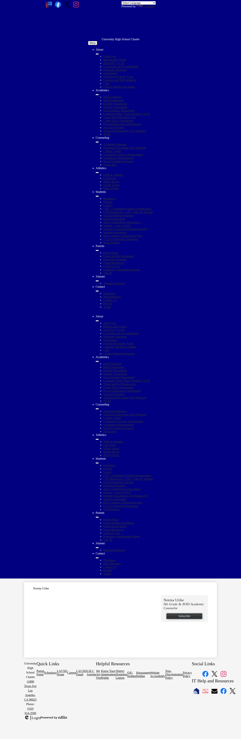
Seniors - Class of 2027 (117, 225)
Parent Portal (110, 252)
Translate (149, 6)
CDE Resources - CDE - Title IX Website (128, 212)
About (107, 307)
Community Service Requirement (123, 154)
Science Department (115, 107)
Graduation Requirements (118, 158)
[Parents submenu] (97, 250)
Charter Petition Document (119, 86)
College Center (112, 151)
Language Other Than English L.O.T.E (126, 114)
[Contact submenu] (97, 291)
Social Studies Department (119, 110)
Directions (109, 293)
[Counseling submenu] (97, 142)
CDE (106, 83)
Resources (109, 198)
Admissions (110, 73)
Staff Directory (112, 296)
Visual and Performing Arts (119, 117)
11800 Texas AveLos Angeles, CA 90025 (30, 690)
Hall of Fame (111, 188)
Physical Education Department (122, 124)
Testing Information (115, 232)
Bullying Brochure (114, 218)
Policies (107, 202)
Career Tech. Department (118, 120)
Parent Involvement (114, 259)
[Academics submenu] (97, 94)
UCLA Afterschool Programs (120, 239)
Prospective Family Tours (118, 76)
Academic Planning (115, 144)
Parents (107, 303)
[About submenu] (97, 54)
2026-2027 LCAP (114, 63)
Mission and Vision (114, 59)
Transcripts (109, 164)
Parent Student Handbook (118, 256)
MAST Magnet (112, 97)
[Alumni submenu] (97, 280)
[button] (97, 320)
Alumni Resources (114, 283)
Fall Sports (109, 178)
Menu (93, 43)
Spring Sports (111, 185)
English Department (115, 103)
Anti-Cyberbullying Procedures (121, 222)
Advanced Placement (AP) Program (124, 130)
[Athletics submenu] (97, 172)
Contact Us (110, 300)
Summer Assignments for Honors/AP (125, 229)
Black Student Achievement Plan (122, 235)
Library (107, 205)
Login (32, 718)
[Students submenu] (97, 196)
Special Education (114, 127)
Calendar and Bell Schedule (119, 80)
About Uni (109, 56)
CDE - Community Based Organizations (127, 208)
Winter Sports (111, 181)
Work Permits (111, 242)
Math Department (113, 100)
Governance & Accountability (121, 66)
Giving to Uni (111, 266)
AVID (107, 134)
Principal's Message (115, 69)
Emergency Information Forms (121, 269)
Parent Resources (113, 263)
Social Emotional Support (118, 161)
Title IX (107, 273)
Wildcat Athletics (113, 174)
